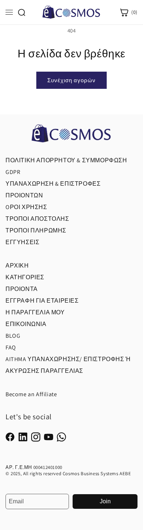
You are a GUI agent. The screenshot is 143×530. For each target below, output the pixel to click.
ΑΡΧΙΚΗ (17, 265)
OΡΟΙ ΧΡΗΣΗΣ (26, 207)
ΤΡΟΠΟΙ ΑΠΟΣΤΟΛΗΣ (37, 219)
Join (105, 501)
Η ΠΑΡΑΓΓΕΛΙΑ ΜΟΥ (35, 312)
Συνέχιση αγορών (71, 80)
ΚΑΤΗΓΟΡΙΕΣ (25, 277)
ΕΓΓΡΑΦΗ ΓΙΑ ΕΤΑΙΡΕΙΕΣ (42, 300)
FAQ (11, 347)
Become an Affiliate (31, 394)
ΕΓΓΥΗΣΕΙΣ (22, 242)
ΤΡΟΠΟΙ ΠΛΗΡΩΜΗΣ (36, 230)
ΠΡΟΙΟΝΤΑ (22, 289)
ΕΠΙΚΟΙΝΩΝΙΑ (26, 324)
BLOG (13, 336)
